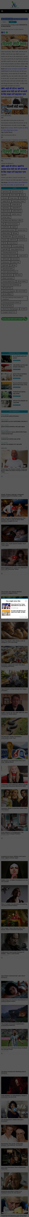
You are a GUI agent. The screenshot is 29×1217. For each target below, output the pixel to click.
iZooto (26, 617)
